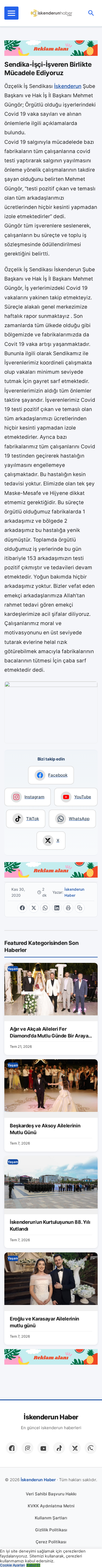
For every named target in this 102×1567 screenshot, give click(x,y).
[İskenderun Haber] (51, 13)
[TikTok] (59, 1448)
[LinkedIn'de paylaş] (57, 908)
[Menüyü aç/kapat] (11, 13)
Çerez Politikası (51, 1541)
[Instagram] (27, 1448)
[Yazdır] (68, 908)
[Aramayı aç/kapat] (91, 13)
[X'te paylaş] (34, 908)
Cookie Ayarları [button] (12, 1565)
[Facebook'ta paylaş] (22, 908)
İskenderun (67, 86)
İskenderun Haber (74, 892)
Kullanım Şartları (51, 1517)
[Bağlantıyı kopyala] (80, 908)
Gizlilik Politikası (51, 1529)
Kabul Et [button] (33, 1565)
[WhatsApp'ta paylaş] (45, 908)
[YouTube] (43, 1448)
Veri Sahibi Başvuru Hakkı (51, 1493)
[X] (75, 1448)
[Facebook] (12, 1448)
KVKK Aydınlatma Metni (51, 1505)
